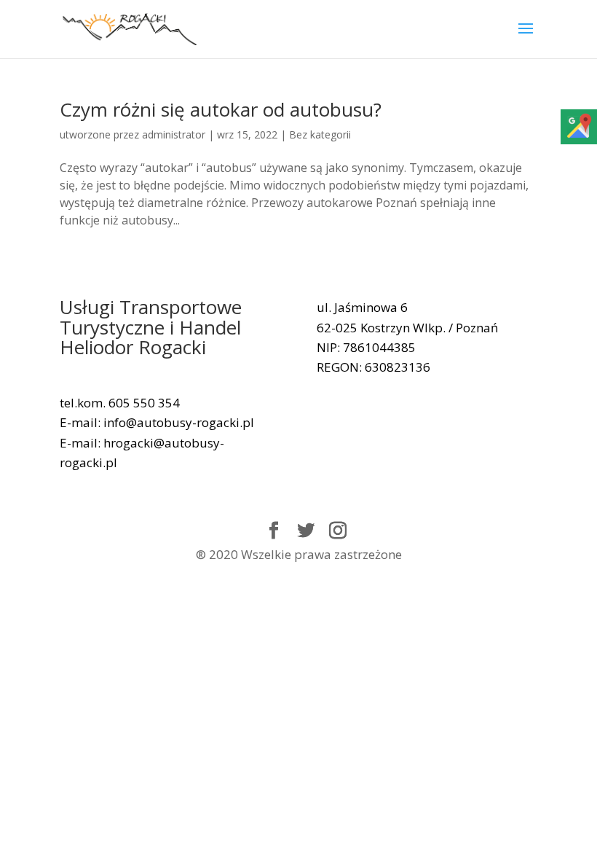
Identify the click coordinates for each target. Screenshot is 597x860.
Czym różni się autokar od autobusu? (220, 109)
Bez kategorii (320, 134)
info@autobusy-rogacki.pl (178, 422)
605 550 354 (144, 402)
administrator (173, 134)
